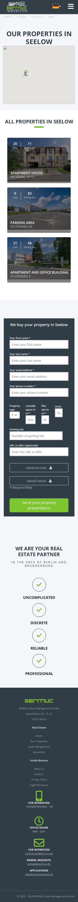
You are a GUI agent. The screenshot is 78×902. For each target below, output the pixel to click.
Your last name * (20, 354)
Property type (15, 407)
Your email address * (22, 370)
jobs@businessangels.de (39, 874)
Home (39, 736)
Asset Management (39, 746)
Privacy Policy (39, 779)
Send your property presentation (39, 505)
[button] (26, 73)
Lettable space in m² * (31, 409)
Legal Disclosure (39, 785)
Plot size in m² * (45, 409)
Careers (39, 774)
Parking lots (17, 429)
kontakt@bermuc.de (39, 864)
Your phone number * (23, 386)
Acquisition (39, 752)
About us (39, 768)
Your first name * (20, 338)
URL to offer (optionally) (24, 445)
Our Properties (39, 741)
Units (58, 406)
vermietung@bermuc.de (39, 853)
